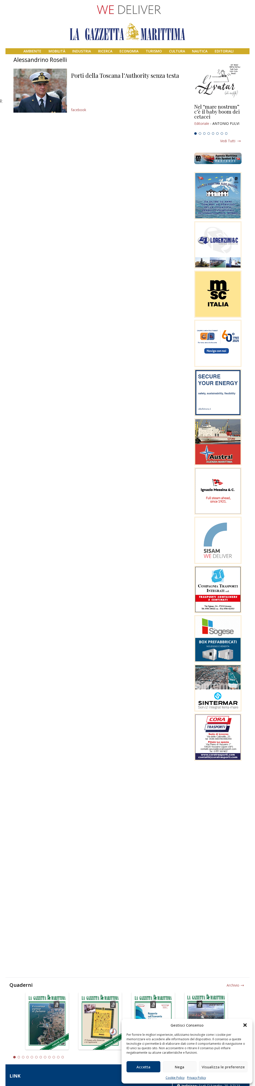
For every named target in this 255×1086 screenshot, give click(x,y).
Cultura (177, 51)
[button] (245, 1025)
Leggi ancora (218, 117)
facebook (78, 109)
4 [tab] (208, 133)
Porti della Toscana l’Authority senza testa (125, 75)
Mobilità (57, 51)
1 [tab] (195, 133)
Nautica (199, 51)
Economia (129, 51)
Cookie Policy (175, 1078)
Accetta (143, 1066)
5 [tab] (213, 133)
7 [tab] (222, 133)
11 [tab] (58, 1057)
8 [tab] (226, 133)
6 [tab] (217, 133)
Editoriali (224, 51)
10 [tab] (54, 1057)
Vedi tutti (227, 140)
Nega (179, 1066)
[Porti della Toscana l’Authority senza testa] (40, 91)
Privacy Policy (196, 1078)
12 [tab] (63, 1057)
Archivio (233, 985)
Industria (81, 51)
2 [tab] (200, 133)
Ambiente (32, 51)
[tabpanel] (218, 117)
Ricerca (105, 51)
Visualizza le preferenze (223, 1066)
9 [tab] (49, 1057)
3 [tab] (204, 133)
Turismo (154, 51)
